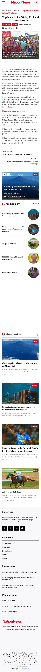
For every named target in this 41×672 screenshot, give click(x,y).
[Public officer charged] (33, 272)
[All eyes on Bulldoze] (33, 243)
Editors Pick (17, 11)
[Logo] (20, 2)
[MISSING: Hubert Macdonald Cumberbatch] (33, 258)
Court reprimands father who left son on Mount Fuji (19, 188)
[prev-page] (4, 174)
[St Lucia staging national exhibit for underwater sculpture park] (33, 214)
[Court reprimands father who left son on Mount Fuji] (20, 349)
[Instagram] (10, 528)
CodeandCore (25, 669)
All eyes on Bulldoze (9, 243)
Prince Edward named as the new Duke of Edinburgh (22, 163)
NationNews (6, 11)
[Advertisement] (20, 302)
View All (34, 204)
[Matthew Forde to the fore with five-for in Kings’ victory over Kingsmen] (33, 229)
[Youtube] (22, 528)
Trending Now (12, 203)
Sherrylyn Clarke (25, 25)
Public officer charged (9, 273)
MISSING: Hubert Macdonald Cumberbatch (16, 606)
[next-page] (8, 174)
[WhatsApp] (21, 62)
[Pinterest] (15, 62)
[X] (10, 62)
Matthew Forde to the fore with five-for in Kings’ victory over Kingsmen (13, 229)
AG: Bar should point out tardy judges (17, 154)
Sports (15, 24)
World (35, 175)
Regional (34, 385)
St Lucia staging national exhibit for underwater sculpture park (19, 408)
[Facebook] (4, 62)
